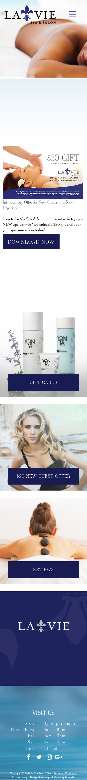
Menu (73, 14)
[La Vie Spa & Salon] (30, 14)
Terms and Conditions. (65, 773)
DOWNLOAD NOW (31, 241)
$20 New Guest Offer (43, 476)
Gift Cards (43, 382)
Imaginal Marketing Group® (59, 777)
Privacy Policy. (20, 777)
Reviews (43, 569)
